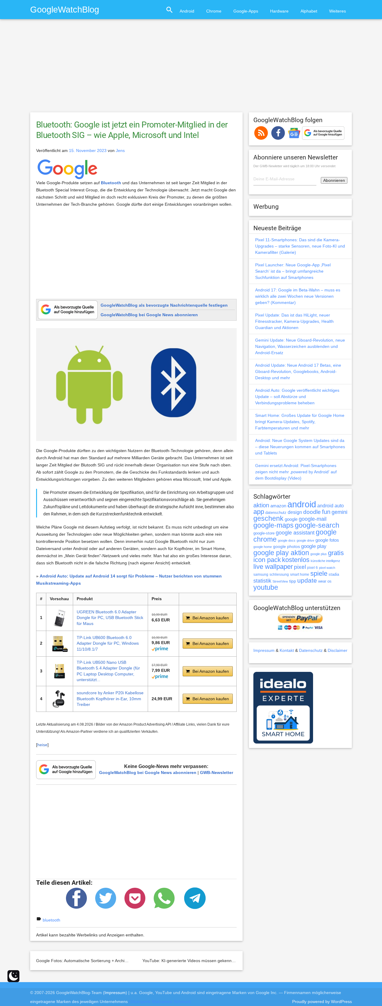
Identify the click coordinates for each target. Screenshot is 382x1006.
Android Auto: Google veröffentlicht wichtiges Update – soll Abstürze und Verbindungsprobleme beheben (297, 396)
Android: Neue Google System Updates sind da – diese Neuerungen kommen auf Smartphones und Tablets (300, 446)
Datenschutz (311, 650)
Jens (120, 150)
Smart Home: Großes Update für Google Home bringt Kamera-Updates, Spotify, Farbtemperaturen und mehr (299, 421)
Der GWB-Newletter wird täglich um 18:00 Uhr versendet (294, 166)
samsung (260, 574)
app (258, 511)
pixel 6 (312, 568)
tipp (292, 581)
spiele (318, 573)
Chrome (213, 11)
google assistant (295, 533)
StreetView (280, 581)
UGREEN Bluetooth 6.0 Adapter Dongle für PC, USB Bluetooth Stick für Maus (110, 617)
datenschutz (275, 512)
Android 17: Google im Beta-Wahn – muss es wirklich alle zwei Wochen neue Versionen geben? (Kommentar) (297, 296)
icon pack (267, 559)
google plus (318, 554)
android (301, 504)
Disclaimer (337, 650)
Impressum (264, 650)
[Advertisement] (191, 68)
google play (313, 546)
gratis (336, 553)
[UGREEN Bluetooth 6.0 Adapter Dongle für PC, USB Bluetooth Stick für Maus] (59, 618)
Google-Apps (245, 11)
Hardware (279, 11)
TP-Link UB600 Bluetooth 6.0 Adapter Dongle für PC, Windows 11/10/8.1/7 (108, 643)
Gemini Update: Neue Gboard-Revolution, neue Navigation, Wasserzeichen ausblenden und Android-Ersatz (300, 346)
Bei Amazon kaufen (210, 617)
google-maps (273, 525)
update (307, 580)
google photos (286, 546)
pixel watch (327, 567)
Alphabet (309, 11)
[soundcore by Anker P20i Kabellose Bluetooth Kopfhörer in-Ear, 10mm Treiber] (59, 699)
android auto (330, 505)
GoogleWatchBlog (64, 9)
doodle (312, 512)
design (295, 512)
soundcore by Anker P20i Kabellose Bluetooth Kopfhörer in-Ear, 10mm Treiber (110, 698)
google (291, 519)
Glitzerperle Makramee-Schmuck (160, 1001)
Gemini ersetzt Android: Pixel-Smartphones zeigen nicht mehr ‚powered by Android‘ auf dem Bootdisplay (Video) (296, 471)
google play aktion (281, 553)
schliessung (279, 574)
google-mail (312, 519)
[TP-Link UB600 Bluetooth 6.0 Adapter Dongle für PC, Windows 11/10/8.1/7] (59, 643)
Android (187, 11)
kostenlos (295, 559)
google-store (264, 533)
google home (262, 547)
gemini (339, 512)
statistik (262, 581)
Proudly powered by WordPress (322, 1001)
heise (42, 744)
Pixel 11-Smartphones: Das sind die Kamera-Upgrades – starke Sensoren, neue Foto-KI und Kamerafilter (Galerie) (300, 246)
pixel (300, 566)
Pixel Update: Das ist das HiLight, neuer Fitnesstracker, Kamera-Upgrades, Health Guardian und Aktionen (294, 321)
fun (326, 512)
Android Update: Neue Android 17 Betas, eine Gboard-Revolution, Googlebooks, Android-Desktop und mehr (298, 371)
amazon (278, 505)
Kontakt (287, 650)
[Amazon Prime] (160, 648)
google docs (286, 540)
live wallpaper (273, 566)
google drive (305, 540)
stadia (334, 574)
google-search (317, 525)
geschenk (268, 518)
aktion (261, 505)
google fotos (327, 540)
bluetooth (51, 920)
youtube (265, 587)
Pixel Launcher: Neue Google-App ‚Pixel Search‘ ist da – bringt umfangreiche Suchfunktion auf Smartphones (293, 271)
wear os (325, 581)
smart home (299, 574)
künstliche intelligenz (325, 561)
